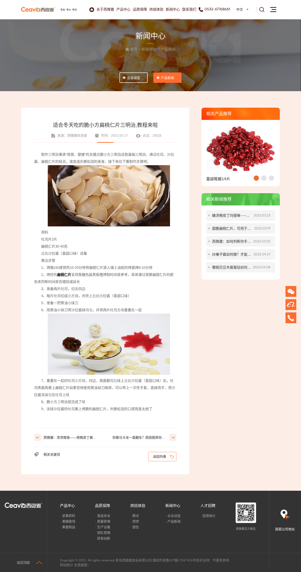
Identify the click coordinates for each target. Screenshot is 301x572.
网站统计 (66, 565)
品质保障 (140, 9)
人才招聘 (207, 506)
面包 (135, 527)
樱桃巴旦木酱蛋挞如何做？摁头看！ (241, 269)
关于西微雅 (105, 9)
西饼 (135, 521)
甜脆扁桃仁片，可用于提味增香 (241, 230)
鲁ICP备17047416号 (181, 560)
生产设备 (103, 527)
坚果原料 (68, 516)
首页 (134, 49)
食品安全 (103, 516)
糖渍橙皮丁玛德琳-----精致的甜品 (241, 217)
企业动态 (133, 78)
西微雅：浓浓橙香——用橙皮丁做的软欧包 (70, 438)
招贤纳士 (209, 516)
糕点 (135, 516)
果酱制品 (68, 527)
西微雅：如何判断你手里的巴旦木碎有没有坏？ (241, 243)
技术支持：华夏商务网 (212, 560)
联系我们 (189, 9)
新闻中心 (173, 9)
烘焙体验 (156, 9)
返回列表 (159, 456)
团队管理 (103, 533)
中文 (239, 9)
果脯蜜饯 (68, 521)
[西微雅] (38, 9)
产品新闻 (168, 49)
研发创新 (103, 538)
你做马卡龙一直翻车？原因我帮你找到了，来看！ (138, 438)
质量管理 (103, 521)
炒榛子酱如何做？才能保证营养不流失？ (241, 256)
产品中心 (123, 9)
